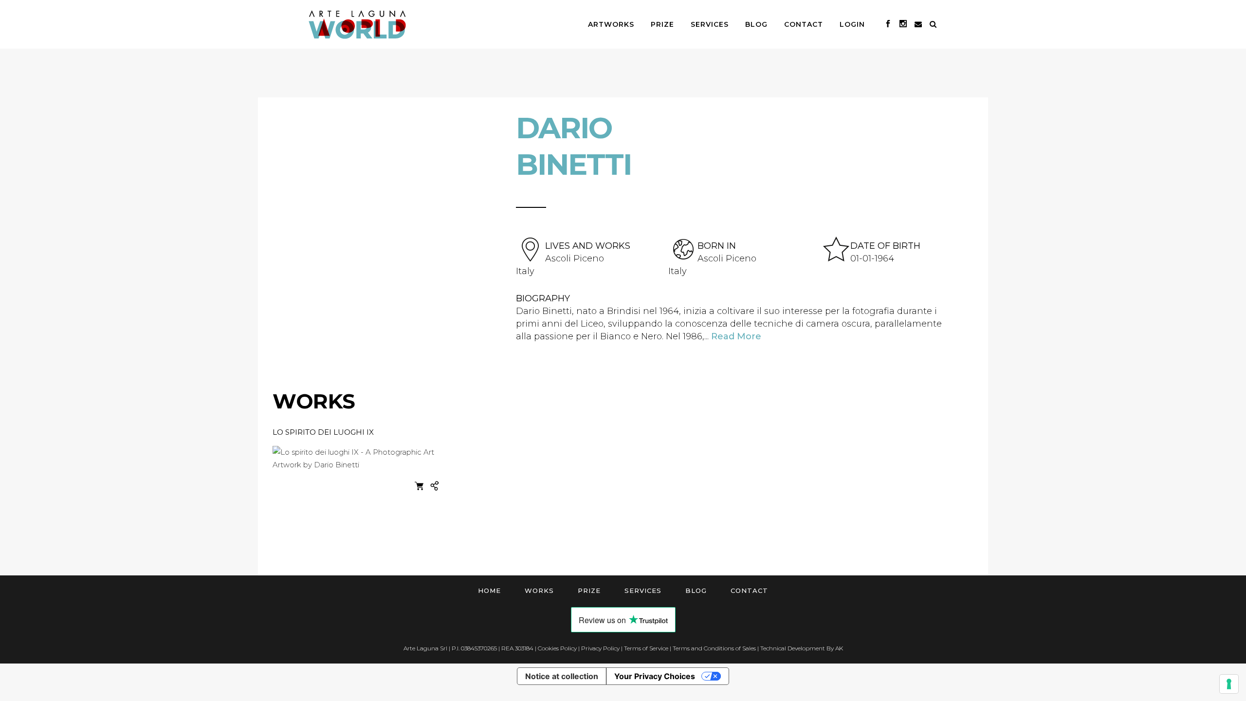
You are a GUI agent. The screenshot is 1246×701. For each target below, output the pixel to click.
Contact (749, 590)
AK (839, 648)
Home (489, 590)
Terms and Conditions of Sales (714, 648)
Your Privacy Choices (654, 676)
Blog (696, 590)
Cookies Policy (557, 648)
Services (642, 590)
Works (539, 590)
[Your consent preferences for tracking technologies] (1229, 684)
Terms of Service (646, 648)
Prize (589, 590)
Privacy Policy (600, 648)
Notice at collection (561, 676)
